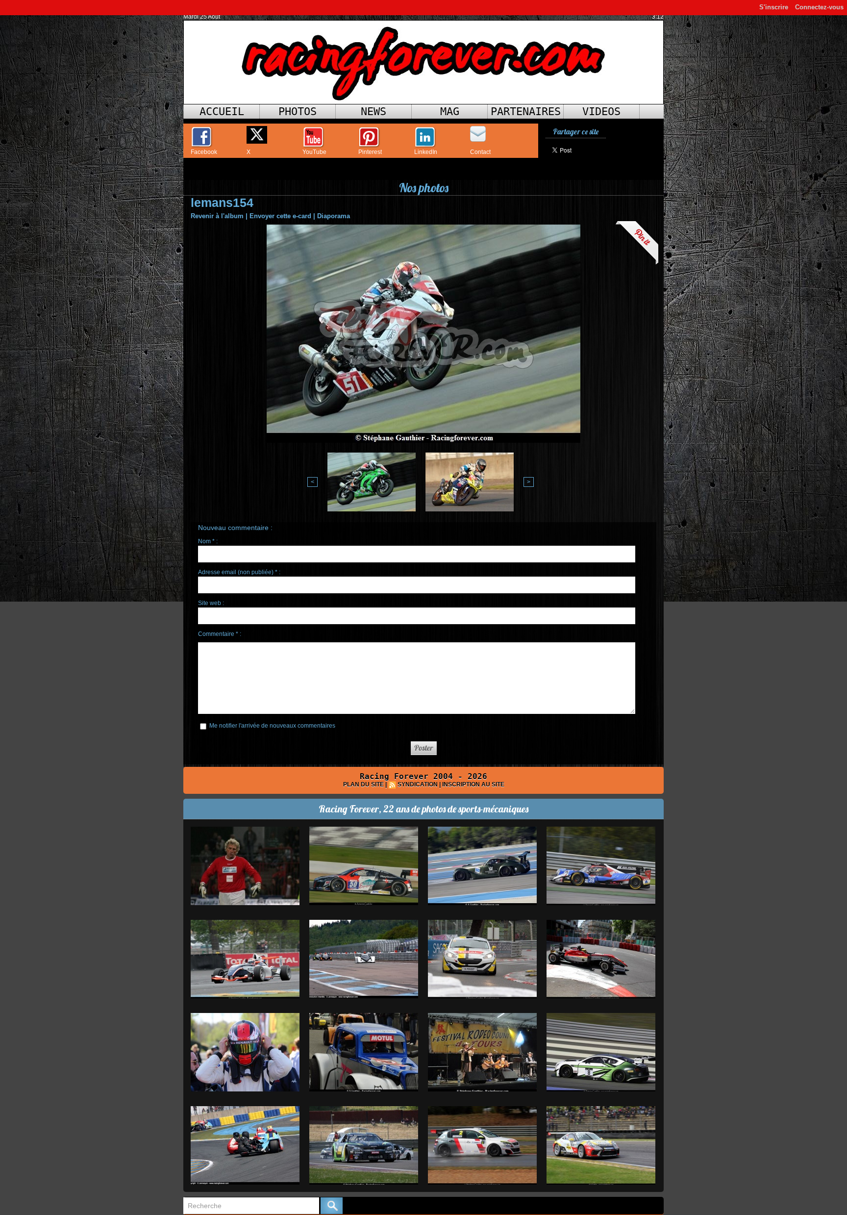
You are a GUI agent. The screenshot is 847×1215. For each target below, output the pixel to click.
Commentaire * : (219, 634)
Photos (297, 111)
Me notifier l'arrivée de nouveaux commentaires (272, 725)
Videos (601, 111)
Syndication (418, 784)
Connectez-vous (819, 7)
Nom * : (208, 541)
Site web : (211, 603)
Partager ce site (575, 131)
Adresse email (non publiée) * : (239, 572)
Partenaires (526, 111)
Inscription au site (473, 784)
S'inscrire (773, 7)
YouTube (314, 152)
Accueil (221, 111)
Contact (480, 152)
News (373, 111)
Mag (449, 111)
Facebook (204, 152)
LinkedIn (425, 152)
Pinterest (370, 152)
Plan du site (363, 784)
